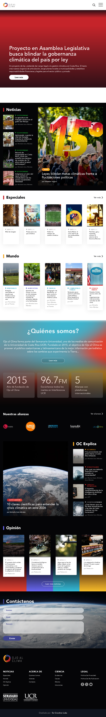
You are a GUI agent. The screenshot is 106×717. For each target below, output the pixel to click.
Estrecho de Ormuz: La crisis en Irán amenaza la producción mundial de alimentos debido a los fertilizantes (31, 296)
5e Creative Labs (59, 713)
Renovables (12, 288)
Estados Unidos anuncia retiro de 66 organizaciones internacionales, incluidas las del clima (95, 297)
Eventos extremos (94, 502)
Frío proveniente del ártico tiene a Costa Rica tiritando (93, 454)
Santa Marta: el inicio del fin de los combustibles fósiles (73, 234)
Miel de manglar (10, 232)
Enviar (12, 638)
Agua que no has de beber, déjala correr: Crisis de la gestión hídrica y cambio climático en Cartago (65, 566)
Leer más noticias (53, 584)
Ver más (97, 197)
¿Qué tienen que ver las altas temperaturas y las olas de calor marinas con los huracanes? (94, 508)
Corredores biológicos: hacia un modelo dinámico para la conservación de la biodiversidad (39, 566)
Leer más (19, 77)
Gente (46, 169)
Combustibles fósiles (75, 289)
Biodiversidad (22, 115)
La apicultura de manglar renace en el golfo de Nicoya (23, 120)
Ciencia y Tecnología (91, 485)
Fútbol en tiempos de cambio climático (52, 233)
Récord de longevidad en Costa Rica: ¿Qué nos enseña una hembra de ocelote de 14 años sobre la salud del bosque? (23, 158)
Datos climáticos (14, 500)
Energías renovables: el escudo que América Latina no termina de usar (10, 295)
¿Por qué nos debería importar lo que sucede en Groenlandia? (94, 472)
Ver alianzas (96, 413)
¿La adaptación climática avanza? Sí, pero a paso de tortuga (92, 564)
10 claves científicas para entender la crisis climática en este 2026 (33, 506)
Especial (10, 229)
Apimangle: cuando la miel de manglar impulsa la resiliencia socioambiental (24, 138)
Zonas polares (93, 467)
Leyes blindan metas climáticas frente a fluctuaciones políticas (69, 176)
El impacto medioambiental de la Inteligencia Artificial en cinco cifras (94, 491)
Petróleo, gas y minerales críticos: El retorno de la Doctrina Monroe (94, 235)
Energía (52, 288)
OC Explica (91, 449)
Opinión (10, 560)
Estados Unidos (95, 289)
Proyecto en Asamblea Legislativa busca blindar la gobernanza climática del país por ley (49, 54)
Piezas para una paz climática (31, 232)
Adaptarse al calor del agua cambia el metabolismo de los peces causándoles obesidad (24, 178)
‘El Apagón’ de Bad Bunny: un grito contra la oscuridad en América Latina (52, 294)
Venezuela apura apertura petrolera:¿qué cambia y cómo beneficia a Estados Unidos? (74, 295)
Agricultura (33, 288)
